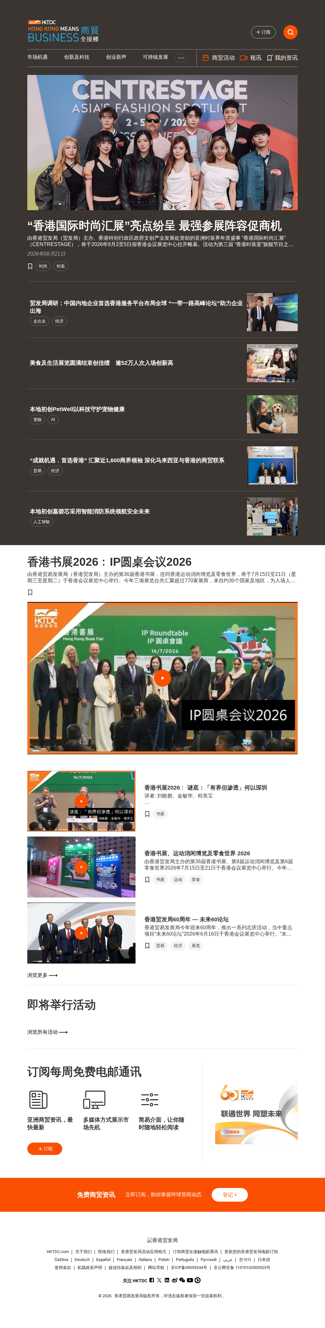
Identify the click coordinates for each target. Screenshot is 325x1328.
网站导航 (156, 1267)
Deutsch (82, 1259)
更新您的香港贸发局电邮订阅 (251, 1251)
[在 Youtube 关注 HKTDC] (190, 1280)
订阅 (47, 1148)
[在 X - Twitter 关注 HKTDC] (159, 1280)
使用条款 (63, 1267)
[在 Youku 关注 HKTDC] (198, 1280)
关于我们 (83, 1251)
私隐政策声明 (89, 1267)
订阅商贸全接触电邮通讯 (195, 1251)
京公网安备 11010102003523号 (242, 1267)
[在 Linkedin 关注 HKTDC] (167, 1280)
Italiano (145, 1259)
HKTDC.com (58, 1251)
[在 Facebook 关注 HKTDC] (152, 1280)
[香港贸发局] (162, 1240)
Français (124, 1259)
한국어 (245, 1259)
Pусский (209, 1259)
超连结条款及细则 (125, 1267)
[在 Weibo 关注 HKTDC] (175, 1280)
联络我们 (106, 1251)
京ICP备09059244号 (189, 1267)
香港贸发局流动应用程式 (143, 1251)
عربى (228, 1259)
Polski (163, 1259)
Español (103, 1259)
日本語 (264, 1259)
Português (185, 1259)
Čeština (61, 1259)
